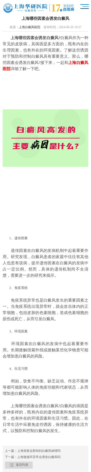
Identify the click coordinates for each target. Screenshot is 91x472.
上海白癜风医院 (29, 27)
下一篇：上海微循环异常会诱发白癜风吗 (33, 457)
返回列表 (18, 465)
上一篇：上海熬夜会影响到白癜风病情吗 (33, 451)
